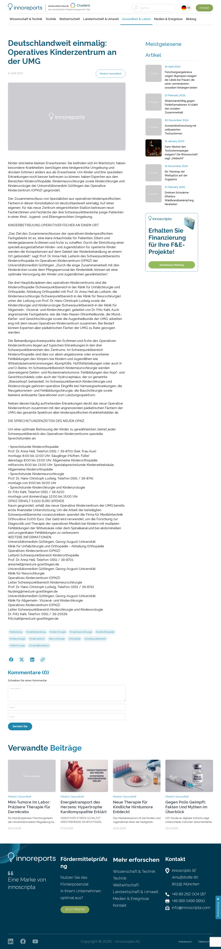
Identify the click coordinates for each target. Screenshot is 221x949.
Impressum (185, 941)
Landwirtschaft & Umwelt (135, 891)
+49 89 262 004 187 (189, 894)
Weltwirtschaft (126, 885)
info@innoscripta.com (191, 907)
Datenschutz (205, 941)
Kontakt (204, 7)
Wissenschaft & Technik (134, 871)
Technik (120, 878)
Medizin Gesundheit (111, 73)
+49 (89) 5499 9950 (188, 900)
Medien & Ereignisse (131, 898)
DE (188, 7)
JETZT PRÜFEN (74, 909)
